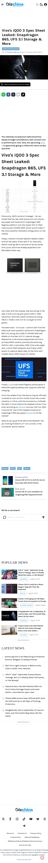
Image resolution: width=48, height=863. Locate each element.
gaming (23, 579)
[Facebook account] (10, 819)
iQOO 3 (26, 468)
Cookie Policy (15, 837)
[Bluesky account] (37, 819)
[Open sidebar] (2, 4)
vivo (19, 468)
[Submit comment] (43, 517)
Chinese (22, 407)
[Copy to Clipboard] (23, 94)
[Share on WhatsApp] (3, 94)
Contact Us (22, 833)
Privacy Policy (35, 833)
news (13, 468)
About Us (10, 833)
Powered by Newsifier (24, 859)
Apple (22, 593)
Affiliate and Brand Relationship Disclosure (25, 841)
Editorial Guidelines (32, 837)
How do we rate (25, 845)
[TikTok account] (24, 819)
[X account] (3, 819)
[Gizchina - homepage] (14, 4)
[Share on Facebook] (8, 94)
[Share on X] (13, 94)
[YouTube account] (30, 819)
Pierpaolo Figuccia (13, 52)
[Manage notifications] (42, 858)
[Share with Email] (18, 94)
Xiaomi (23, 635)
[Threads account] (44, 819)
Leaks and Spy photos (11, 49)
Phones (5, 468)
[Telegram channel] (24, 825)
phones (29, 413)
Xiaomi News (26, 605)
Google (23, 620)
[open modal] (45, 4)
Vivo (10, 384)
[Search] (37, 4)
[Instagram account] (17, 819)
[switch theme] (41, 4)
